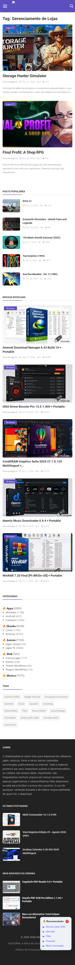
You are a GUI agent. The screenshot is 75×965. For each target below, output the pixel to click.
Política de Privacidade (29, 949)
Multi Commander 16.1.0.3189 (39, 814)
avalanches (10, 724)
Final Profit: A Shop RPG (23, 152)
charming (48, 703)
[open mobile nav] (5, 6)
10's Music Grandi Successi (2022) (41, 237)
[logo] (37, 6)
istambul (8, 703)
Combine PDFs (12, 696)
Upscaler (33, 703)
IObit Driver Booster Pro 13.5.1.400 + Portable (34, 406)
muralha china (51, 717)
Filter (24, 710)
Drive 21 (27, 201)
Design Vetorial (32, 696)
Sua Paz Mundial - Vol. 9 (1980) (40, 274)
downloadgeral (10, 81)
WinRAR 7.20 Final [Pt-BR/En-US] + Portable (32, 575)
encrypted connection (56, 696)
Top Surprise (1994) (34, 255)
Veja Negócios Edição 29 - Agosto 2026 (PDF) (44, 834)
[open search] (71, 6)
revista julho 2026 (30, 717)
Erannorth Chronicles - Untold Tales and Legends (45, 221)
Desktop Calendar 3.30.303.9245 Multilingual (41, 851)
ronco (21, 703)
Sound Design (58, 710)
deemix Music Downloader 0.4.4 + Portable (32, 520)
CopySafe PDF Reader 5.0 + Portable (42, 881)
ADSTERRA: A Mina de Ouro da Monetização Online (38, 943)
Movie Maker (39, 710)
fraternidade (10, 710)
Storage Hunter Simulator (24, 76)
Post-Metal (10, 717)
